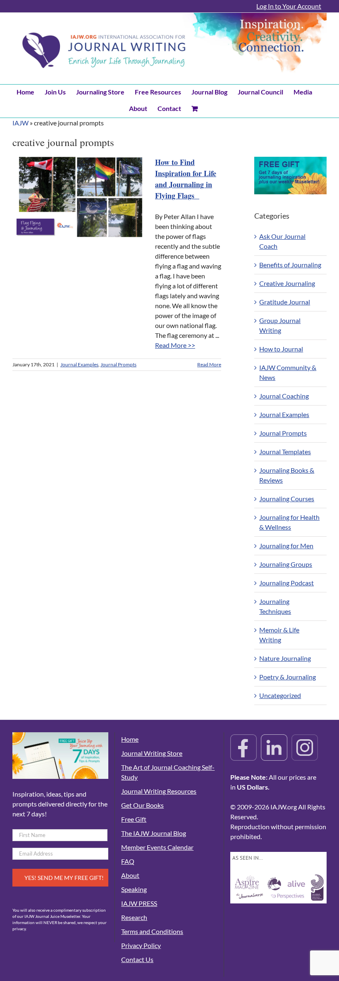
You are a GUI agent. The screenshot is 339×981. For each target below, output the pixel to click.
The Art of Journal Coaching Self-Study (168, 772)
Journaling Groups (285, 564)
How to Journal (281, 349)
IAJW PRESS (139, 903)
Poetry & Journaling (287, 677)
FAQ (127, 861)
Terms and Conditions (152, 931)
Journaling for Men (286, 545)
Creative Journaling (287, 283)
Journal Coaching (284, 396)
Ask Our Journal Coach (282, 241)
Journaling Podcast (286, 583)
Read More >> (175, 345)
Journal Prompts (118, 364)
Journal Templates (285, 451)
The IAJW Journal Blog (153, 833)
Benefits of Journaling (290, 265)
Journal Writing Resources (158, 791)
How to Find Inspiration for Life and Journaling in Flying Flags (185, 179)
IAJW (20, 123)
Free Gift (133, 819)
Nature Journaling (285, 658)
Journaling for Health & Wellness (289, 522)
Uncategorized (280, 695)
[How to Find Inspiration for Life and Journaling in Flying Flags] (81, 197)
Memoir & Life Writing (279, 635)
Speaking (134, 889)
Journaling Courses (286, 498)
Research (134, 917)
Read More (209, 364)
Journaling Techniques (275, 606)
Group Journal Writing (280, 325)
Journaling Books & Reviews (286, 475)
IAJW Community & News (287, 372)
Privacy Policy (141, 945)
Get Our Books (142, 805)
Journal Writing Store (151, 753)
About (130, 875)
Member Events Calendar (157, 847)
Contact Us (137, 959)
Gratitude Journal (284, 302)
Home (129, 739)
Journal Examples (79, 364)
